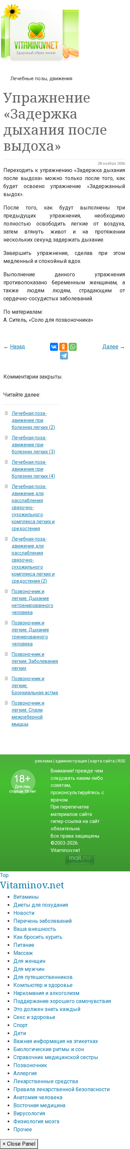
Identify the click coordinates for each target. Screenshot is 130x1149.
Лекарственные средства (45, 1081)
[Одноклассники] (63, 347)
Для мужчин (28, 969)
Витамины (26, 897)
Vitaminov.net (32, 884)
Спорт (20, 1025)
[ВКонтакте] (54, 347)
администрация (71, 760)
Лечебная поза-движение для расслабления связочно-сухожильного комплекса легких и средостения (33, 507)
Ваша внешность (34, 929)
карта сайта (102, 760)
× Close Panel (19, 1144)
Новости (23, 913)
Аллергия (25, 1073)
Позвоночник (30, 1065)
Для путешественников (43, 977)
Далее (110, 346)
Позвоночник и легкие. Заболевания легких (35, 661)
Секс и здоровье (34, 1017)
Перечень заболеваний (42, 921)
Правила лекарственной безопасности (61, 1089)
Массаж (23, 953)
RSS (121, 760)
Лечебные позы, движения (41, 79)
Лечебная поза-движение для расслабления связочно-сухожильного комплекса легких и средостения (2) (33, 560)
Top (4, 875)
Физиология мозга (36, 1121)
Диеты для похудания (40, 905)
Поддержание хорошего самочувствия (62, 1001)
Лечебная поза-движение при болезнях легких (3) (33, 444)
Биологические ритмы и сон (48, 1049)
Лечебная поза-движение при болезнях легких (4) (33, 469)
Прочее (22, 1129)
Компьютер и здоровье (43, 985)
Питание (23, 945)
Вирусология (29, 1113)
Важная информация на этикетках (55, 1041)
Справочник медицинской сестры (55, 1057)
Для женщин (29, 961)
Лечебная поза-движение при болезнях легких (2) (33, 420)
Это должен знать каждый (46, 1009)
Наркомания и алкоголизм (46, 993)
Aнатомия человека (37, 1097)
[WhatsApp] (73, 347)
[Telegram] (64, 355)
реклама (43, 760)
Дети (19, 1033)
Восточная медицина (39, 1105)
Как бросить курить (37, 937)
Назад (17, 346)
